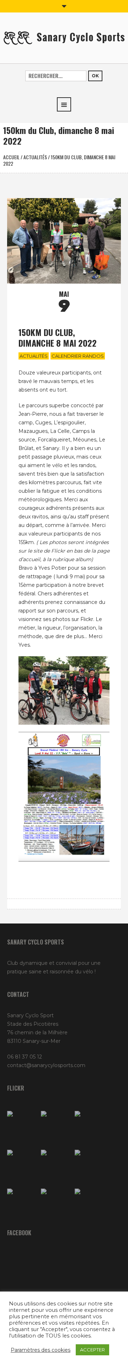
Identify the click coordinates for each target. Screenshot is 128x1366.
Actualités (35, 157)
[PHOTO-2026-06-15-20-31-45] (56, 1204)
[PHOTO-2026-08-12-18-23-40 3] (90, 1126)
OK (95, 75)
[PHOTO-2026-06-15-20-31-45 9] (90, 1204)
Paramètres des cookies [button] (40, 1350)
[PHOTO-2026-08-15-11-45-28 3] (22, 1126)
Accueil (11, 157)
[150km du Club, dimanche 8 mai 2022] (64, 240)
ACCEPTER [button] (92, 1349)
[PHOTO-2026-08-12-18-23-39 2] (56, 1165)
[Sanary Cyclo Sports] (64, 37)
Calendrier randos (78, 356)
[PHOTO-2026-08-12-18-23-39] (56, 1126)
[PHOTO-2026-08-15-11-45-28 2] (22, 1165)
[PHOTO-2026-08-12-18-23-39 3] (90, 1165)
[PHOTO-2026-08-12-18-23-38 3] (22, 1204)
